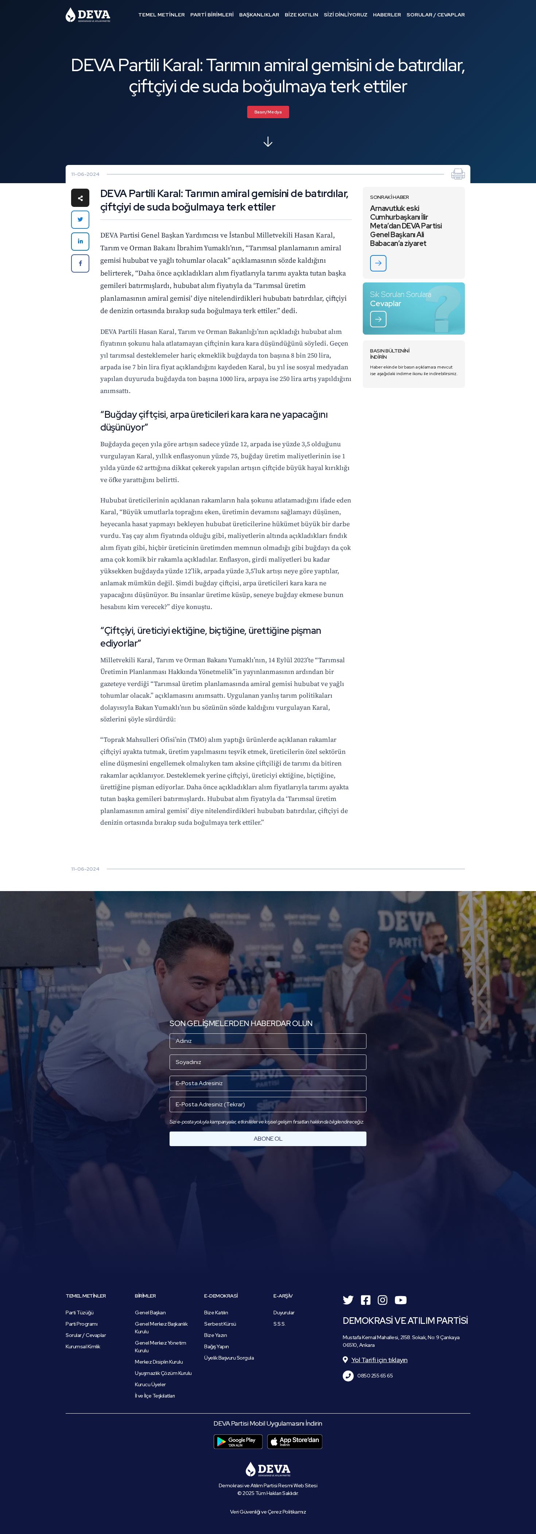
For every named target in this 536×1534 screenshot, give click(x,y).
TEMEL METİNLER (161, 14)
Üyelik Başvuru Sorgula (229, 1357)
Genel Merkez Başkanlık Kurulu (161, 1328)
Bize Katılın (216, 1312)
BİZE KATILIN (301, 14)
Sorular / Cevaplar (86, 1335)
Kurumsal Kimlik (83, 1346)
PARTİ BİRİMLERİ (212, 14)
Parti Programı (81, 1324)
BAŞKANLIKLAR (259, 14)
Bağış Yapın (216, 1346)
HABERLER (387, 14)
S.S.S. (279, 1324)
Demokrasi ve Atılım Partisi (88, 14)
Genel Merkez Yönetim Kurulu (160, 1347)
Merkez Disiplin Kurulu (159, 1361)
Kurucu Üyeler (150, 1384)
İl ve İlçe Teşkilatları (155, 1395)
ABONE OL (268, 1138)
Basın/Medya (268, 112)
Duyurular (284, 1312)
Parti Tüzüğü (79, 1312)
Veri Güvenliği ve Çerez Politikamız (268, 1511)
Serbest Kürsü (220, 1324)
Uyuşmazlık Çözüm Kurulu (163, 1373)
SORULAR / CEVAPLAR (436, 14)
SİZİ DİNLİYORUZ (346, 14)
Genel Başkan (150, 1312)
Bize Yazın (215, 1335)
